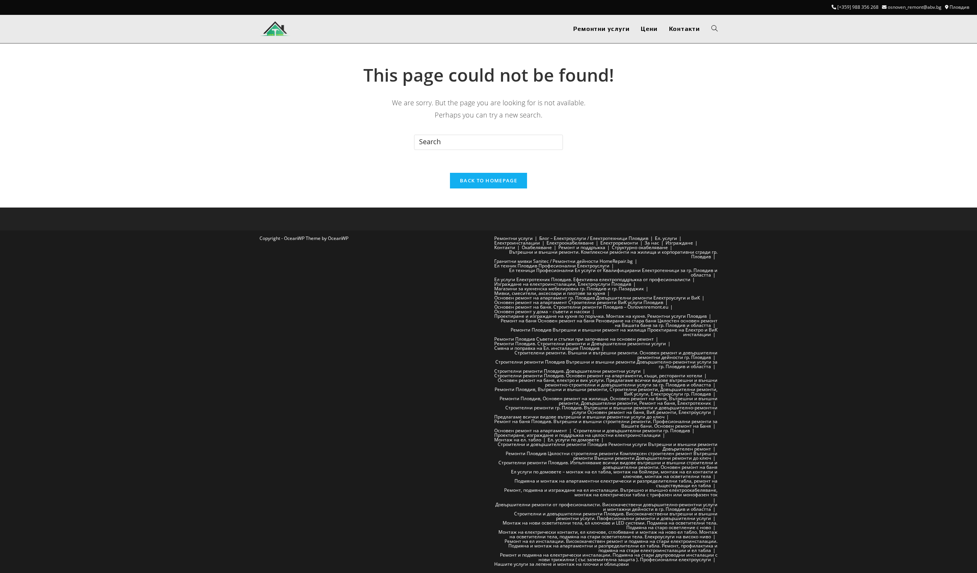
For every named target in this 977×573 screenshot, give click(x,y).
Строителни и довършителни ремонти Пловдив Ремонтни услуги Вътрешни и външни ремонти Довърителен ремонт (607, 446)
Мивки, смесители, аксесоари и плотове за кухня (549, 293)
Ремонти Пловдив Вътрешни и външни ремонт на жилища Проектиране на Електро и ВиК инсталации (614, 332)
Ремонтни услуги (513, 238)
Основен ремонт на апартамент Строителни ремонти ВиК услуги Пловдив (578, 302)
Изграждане (679, 243)
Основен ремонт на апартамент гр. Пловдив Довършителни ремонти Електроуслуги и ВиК (597, 298)
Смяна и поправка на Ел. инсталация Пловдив (547, 348)
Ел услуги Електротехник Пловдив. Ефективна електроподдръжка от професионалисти (592, 279)
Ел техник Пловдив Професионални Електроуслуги (551, 265)
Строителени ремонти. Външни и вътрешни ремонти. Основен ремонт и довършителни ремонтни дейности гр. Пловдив (615, 355)
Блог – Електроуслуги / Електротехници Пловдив (593, 238)
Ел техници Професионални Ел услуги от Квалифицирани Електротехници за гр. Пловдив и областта (613, 272)
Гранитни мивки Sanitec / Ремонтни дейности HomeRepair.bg (563, 261)
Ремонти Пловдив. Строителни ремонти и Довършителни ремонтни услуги (580, 343)
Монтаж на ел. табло (517, 439)
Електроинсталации (517, 243)
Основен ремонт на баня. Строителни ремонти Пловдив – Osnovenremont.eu (581, 307)
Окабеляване (537, 247)
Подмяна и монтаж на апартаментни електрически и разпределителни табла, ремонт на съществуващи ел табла (615, 483)
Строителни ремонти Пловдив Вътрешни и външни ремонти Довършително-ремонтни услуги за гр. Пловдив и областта (606, 364)
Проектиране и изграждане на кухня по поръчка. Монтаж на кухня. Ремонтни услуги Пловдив (600, 316)
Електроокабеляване (570, 243)
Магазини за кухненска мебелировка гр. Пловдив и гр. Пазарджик (569, 288)
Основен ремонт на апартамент (530, 430)
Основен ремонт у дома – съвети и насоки (542, 311)
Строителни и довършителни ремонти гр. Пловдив (632, 430)
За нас (652, 243)
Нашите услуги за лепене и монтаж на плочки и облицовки (561, 564)
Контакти (504, 247)
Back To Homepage (488, 180)
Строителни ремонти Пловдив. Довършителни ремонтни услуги (567, 371)
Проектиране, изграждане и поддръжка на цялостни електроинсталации (577, 435)
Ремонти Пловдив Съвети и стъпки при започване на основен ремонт (574, 339)
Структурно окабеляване (640, 247)
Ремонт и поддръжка (581, 247)
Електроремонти (619, 243)
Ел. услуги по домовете (573, 439)
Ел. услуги (666, 238)
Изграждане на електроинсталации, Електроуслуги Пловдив (562, 284)
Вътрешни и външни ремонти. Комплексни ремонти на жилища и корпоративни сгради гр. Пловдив (613, 254)
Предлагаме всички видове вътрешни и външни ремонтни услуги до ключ (579, 417)
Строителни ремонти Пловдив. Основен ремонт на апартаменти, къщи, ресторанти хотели (598, 375)
